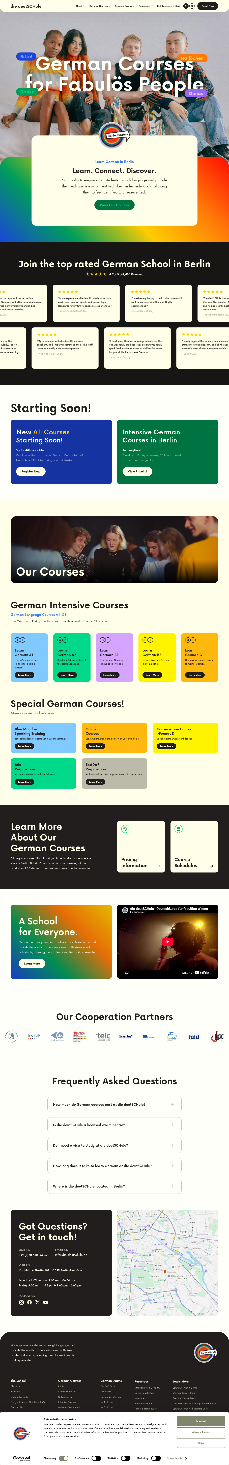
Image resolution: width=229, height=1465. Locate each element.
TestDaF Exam (108, 1386)
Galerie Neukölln (19, 1396)
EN (186, 6)
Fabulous (15, 1391)
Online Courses (65, 1396)
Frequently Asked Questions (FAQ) (28, 1402)
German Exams (111, 1381)
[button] (80, 6)
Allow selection (201, 1432)
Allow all (201, 1421)
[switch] (96, 1458)
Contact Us (17, 1407)
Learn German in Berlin (185, 1387)
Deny (201, 1443)
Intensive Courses (67, 1402)
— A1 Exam (107, 1402)
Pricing (61, 1386)
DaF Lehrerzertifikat (168, 6)
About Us (15, 1386)
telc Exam (106, 1391)
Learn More (24, 675)
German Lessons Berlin (184, 1392)
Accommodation (143, 1403)
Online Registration (144, 1392)
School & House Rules (145, 1408)
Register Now (30, 471)
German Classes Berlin (184, 1398)
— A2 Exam (107, 1407)
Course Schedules (67, 1391)
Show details (174, 1458)
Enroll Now (208, 6)
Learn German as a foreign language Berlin (195, 1403)
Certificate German (111, 1396)
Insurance (139, 1398)
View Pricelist (137, 471)
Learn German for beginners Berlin (191, 1408)
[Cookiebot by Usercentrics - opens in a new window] (21, 1458)
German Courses (69, 1381)
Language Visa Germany (147, 1387)
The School (18, 1381)
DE (192, 6)
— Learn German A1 (69, 1407)
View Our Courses (114, 205)
